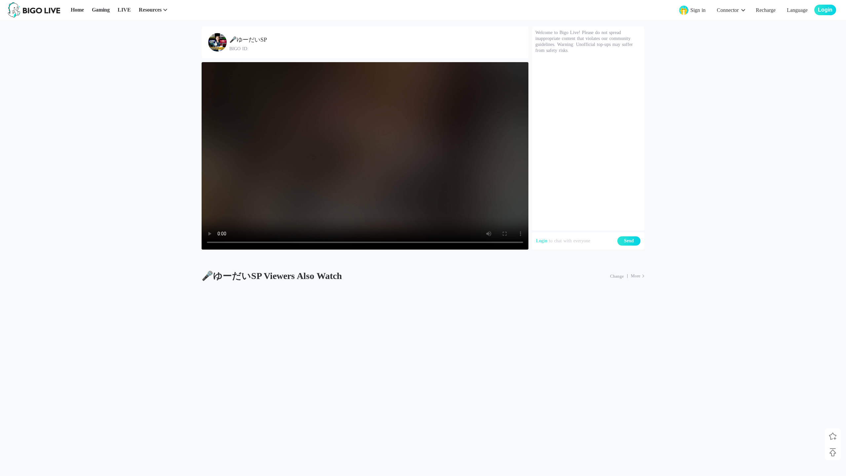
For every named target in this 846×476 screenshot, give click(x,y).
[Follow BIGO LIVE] (833, 436)
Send (629, 240)
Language (797, 10)
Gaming (101, 10)
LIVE (124, 10)
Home (77, 10)
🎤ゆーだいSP (248, 39)
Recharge (766, 10)
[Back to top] (833, 452)
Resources (150, 10)
